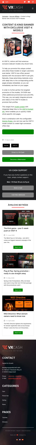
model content (20, 107)
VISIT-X (15, 145)
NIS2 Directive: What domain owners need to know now (16, 315)
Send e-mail (18, 188)
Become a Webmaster (18, 159)
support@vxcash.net (14, 378)
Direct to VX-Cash (18, 152)
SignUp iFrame (7, 121)
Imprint (18, 430)
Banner (18, 132)
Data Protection (26, 430)
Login (6, 2)
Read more (19, 247)
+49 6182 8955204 (18, 195)
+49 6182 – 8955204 (14, 376)
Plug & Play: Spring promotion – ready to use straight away (17, 272)
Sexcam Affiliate (14, 16)
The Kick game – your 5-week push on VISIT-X (16, 229)
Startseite (5, 16)
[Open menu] (33, 8)
